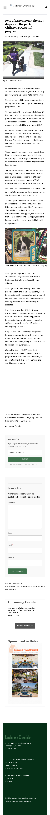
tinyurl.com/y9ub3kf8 (14, 353)
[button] (25, 626)
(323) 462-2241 (10, 748)
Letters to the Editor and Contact (19, 759)
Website (11, 557)
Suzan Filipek (11, 36)
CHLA (27, 417)
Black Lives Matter (14, 583)
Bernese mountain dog (21, 414)
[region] (25, 613)
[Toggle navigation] (5, 7)
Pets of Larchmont (22, 420)
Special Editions (11, 762)
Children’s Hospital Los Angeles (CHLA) (22, 91)
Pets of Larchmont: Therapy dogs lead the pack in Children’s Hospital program (24, 26)
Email (10, 545)
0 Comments (35, 36)
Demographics (11, 765)
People (18, 426)
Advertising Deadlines (14, 768)
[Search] (45, 6)
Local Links (10, 779)
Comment (12, 502)
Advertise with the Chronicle (17, 776)
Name (10, 533)
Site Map (8, 782)
